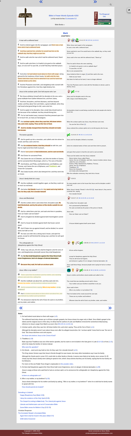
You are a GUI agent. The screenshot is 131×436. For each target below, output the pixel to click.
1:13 (110, 342)
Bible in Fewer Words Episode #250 (63, 16)
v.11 (92, 327)
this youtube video (67, 364)
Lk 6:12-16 (88, 134)
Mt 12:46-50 (94, 270)
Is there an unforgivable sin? (31, 375)
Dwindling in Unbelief (25, 392)
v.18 (31, 338)
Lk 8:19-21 (102, 270)
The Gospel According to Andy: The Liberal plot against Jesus (43, 401)
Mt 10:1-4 (81, 134)
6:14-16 (100, 342)
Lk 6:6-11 (96, 40)
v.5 (56, 316)
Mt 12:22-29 (82, 198)
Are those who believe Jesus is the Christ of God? (39, 335)
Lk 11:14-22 (90, 198)
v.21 (75, 350)
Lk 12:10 (102, 243)
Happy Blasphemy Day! (28, 395)
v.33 (47, 378)
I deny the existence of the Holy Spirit (32, 398)
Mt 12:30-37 (95, 243)
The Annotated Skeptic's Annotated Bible (32, 413)
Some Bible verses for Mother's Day (32, 407)
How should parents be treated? (33, 387)
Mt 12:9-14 (89, 40)
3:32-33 (47, 407)
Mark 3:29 (40, 395)
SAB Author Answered (27, 419)
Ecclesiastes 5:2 (71, 18)
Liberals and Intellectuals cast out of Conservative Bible (39, 404)
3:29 (47, 398)
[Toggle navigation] (111, 4)
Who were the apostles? (30, 347)
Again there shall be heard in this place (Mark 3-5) (37, 416)
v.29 (98, 367)
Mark (65, 33)
